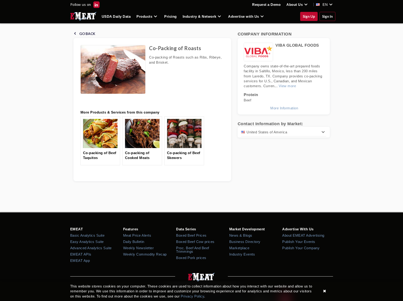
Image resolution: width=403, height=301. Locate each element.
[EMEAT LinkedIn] (96, 4)
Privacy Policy (192, 296)
